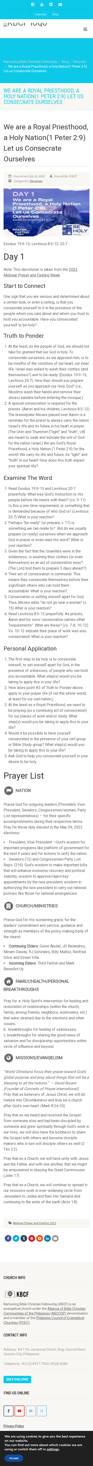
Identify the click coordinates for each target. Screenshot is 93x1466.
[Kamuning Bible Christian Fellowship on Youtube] (20, 1410)
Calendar (40, 14)
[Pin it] (31, 1238)
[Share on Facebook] (8, 1238)
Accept (13, 1458)
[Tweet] (16, 1238)
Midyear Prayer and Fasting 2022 (34, 1223)
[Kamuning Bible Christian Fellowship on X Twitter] (42, 1410)
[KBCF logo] (31, 25)
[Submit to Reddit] (39, 1238)
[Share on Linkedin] (47, 1238)
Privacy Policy (14, 1426)
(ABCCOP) (58, 1313)
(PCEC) (24, 1323)
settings (53, 1449)
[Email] (55, 1238)
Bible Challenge (17, 1379)
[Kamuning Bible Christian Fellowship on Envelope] (31, 1410)
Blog (55, 14)
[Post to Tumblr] (24, 1238)
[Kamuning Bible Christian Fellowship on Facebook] (9, 1410)
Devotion (36, 181)
